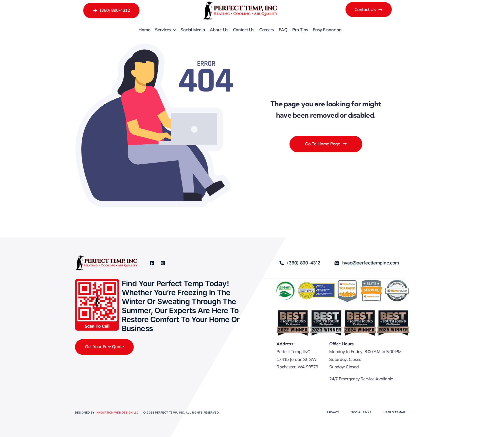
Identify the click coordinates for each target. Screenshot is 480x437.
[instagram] (162, 263)
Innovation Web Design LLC (117, 412)
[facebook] (152, 263)
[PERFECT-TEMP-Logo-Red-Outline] (240, 3)
